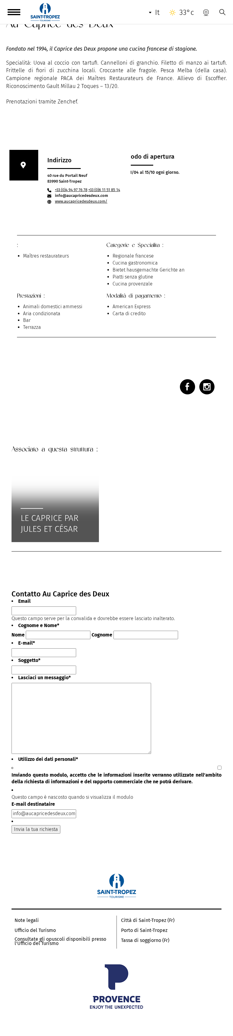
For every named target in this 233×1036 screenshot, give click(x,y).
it (157, 12)
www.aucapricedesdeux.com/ (81, 201)
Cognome (102, 635)
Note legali (27, 920)
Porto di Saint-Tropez (144, 930)
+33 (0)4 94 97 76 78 (71, 189)
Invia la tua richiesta (36, 829)
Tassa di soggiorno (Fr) (145, 940)
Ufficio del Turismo (35, 930)
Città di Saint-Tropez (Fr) (147, 920)
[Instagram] (206, 386)
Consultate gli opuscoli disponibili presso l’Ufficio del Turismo (60, 941)
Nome (18, 635)
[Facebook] (187, 386)
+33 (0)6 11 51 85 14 (104, 189)
